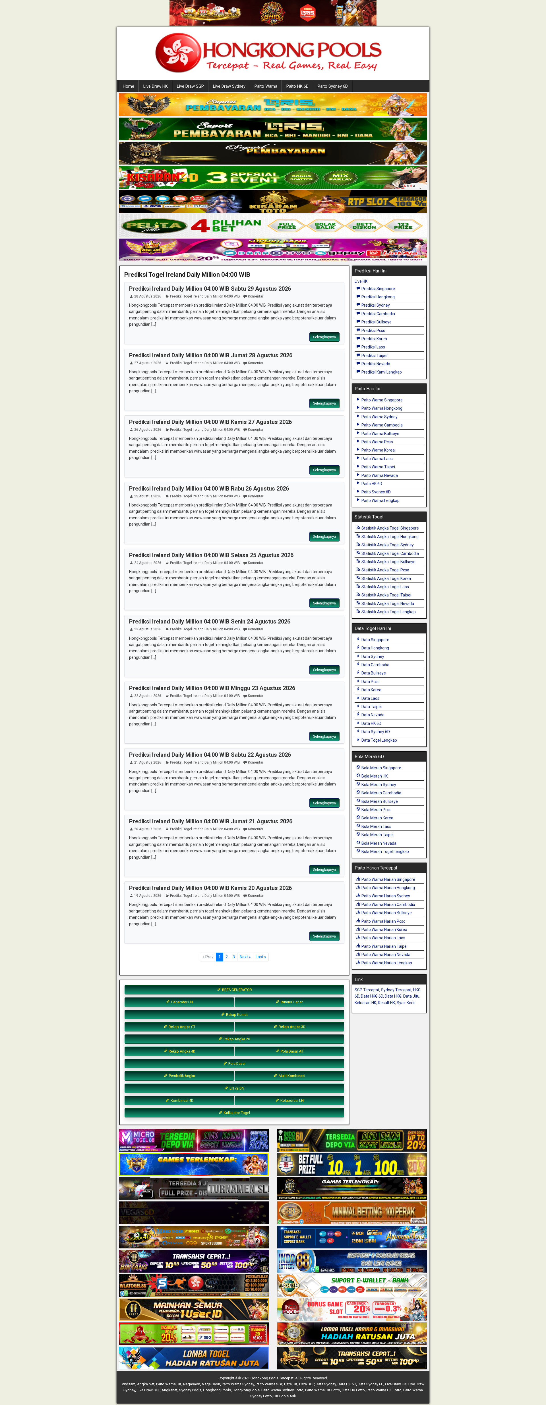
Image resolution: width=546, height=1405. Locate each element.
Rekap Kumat (236, 1014)
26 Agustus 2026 (147, 430)
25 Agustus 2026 (147, 496)
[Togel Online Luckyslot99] (352, 1164)
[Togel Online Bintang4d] (194, 1261)
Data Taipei (371, 706)
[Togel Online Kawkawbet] (194, 1189)
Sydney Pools (190, 1390)
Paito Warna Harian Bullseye (386, 912)
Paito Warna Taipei (378, 467)
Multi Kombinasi (291, 1076)
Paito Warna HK (168, 1384)
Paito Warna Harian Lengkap (386, 963)
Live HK (361, 281)
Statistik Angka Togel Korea (386, 578)
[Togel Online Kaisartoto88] (194, 1334)
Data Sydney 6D (375, 731)
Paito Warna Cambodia (382, 425)
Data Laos (370, 698)
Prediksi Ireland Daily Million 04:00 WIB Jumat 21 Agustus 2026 (210, 821)
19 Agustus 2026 (147, 896)
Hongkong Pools (217, 1390)
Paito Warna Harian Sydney (385, 896)
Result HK (386, 1002)
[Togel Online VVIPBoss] (273, 105)
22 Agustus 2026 (147, 696)
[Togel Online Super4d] (273, 153)
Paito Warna (266, 86)
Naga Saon (211, 1384)
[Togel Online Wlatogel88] (194, 1285)
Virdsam (128, 1384)
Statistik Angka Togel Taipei (386, 595)
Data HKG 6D (372, 996)
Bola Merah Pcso (376, 809)
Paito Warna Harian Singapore (388, 879)
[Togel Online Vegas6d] (194, 1213)
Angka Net (145, 1384)
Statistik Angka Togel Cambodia (390, 553)
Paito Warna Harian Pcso (383, 921)
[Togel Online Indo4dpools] (194, 1358)
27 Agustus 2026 (147, 363)
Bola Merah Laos (376, 826)
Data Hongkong (375, 648)
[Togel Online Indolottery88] (352, 1261)
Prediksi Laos (373, 347)
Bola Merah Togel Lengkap (385, 851)
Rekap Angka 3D (291, 1027)
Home (128, 86)
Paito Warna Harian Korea (384, 929)
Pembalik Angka (181, 1076)
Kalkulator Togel (236, 1113)
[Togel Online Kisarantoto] (273, 202)
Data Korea (371, 690)
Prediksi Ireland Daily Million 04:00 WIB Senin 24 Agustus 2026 (209, 621)
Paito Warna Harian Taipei (384, 946)
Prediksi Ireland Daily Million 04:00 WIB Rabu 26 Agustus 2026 (209, 488)
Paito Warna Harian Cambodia (388, 904)
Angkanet (169, 1390)
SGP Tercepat (367, 990)
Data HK (290, 1384)
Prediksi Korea (374, 339)
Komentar (255, 296)
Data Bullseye (373, 673)
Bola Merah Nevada (378, 843)
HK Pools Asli (285, 1396)
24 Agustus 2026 (147, 563)
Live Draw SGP (190, 86)
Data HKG (393, 996)
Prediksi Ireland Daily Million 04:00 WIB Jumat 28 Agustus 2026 (210, 355)
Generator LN (181, 1002)
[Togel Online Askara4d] (194, 1237)
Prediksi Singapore (378, 288)
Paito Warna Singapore (382, 400)
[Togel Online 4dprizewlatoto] (194, 1310)
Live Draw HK (155, 86)
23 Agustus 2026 (147, 629)
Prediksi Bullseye (376, 322)
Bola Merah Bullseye (379, 801)
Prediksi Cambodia (378, 313)
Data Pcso (370, 681)
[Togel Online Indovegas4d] (352, 1358)
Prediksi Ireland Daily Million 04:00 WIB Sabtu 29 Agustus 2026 (210, 288)
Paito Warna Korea (378, 450)
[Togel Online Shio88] (352, 1334)
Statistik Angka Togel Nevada (387, 603)
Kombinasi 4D (181, 1100)
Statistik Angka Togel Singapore (390, 528)
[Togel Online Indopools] (352, 1310)
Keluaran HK (365, 1002)
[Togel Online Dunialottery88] (352, 1213)
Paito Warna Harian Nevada (385, 954)
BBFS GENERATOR (236, 990)
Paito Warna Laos (377, 458)
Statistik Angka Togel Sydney (387, 545)
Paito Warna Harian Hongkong (388, 887)
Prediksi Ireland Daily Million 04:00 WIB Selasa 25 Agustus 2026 (211, 555)
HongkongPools (246, 1390)
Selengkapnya (324, 337)
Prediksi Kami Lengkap (381, 372)
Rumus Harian (291, 1002)
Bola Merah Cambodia (381, 793)
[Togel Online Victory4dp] (194, 1164)
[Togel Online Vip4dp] (352, 1189)
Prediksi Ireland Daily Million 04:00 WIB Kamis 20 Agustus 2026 (210, 888)
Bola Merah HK (374, 776)
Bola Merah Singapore (381, 768)
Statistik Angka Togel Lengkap (388, 612)
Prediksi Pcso (373, 330)
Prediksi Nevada (375, 364)
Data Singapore (375, 639)
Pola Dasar (237, 1063)
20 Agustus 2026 (147, 829)
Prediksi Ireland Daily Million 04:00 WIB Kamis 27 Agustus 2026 (210, 422)
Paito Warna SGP (269, 1384)
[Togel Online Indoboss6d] (352, 1140)
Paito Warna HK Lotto (322, 1390)
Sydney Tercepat (396, 990)
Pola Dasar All (291, 1051)
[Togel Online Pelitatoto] (273, 226)
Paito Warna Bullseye (380, 433)
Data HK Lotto (353, 1390)
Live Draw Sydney (229, 86)
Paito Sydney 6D (333, 86)
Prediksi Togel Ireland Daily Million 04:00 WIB (187, 274)
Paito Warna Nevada (379, 475)
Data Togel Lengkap (379, 740)
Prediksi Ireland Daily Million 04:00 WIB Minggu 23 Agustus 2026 (212, 688)
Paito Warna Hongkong (381, 408)
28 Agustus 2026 (147, 296)
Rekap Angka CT (181, 1027)
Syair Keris (406, 1002)
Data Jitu (411, 996)
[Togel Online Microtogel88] (194, 1140)
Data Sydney (372, 656)
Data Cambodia (375, 664)
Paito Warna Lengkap (380, 500)
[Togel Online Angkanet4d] (352, 1285)
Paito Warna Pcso (377, 442)
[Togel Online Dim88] (273, 129)
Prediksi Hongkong (378, 297)
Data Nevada (372, 715)
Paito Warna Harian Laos (383, 938)
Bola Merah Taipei (377, 834)
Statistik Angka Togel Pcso (385, 570)
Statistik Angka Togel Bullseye (388, 561)
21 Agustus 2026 (147, 762)
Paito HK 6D (297, 86)
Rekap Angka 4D (181, 1051)
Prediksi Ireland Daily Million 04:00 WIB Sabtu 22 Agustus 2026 (210, 754)
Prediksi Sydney (375, 305)
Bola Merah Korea (377, 818)
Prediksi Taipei (374, 355)
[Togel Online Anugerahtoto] (352, 1237)
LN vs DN (236, 1088)
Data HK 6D (371, 723)
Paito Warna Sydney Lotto (282, 1390)
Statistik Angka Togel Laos (385, 586)
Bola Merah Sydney (378, 784)
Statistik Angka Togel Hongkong (390, 536)
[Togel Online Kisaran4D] (273, 177)
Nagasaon (191, 1384)
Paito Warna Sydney (379, 417)
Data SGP (306, 1384)
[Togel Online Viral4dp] (273, 250)
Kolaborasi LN (292, 1100)
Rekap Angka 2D (236, 1039)
